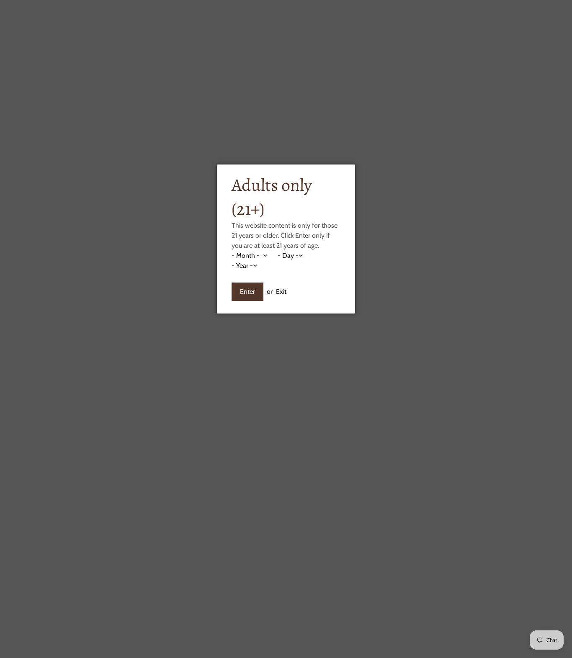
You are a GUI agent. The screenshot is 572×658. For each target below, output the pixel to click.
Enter (247, 292)
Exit (281, 292)
